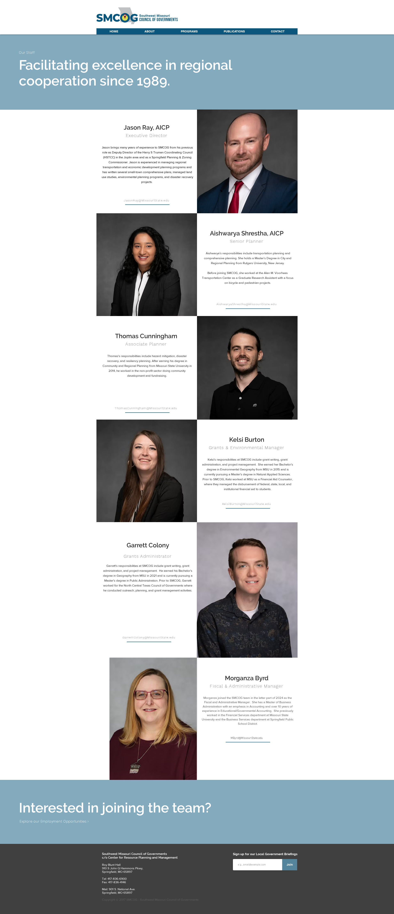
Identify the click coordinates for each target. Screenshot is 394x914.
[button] (149, 31)
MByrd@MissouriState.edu (247, 738)
